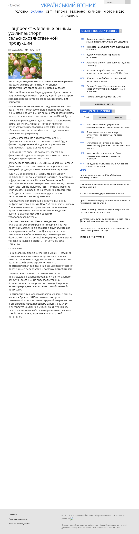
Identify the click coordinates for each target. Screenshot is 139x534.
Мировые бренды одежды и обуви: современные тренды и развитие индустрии (103, 156)
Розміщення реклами (18, 519)
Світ (49, 11)
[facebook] (10, 5)
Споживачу (69, 16)
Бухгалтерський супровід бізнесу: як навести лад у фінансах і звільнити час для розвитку (108, 145)
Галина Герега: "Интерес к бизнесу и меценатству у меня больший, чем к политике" (105, 89)
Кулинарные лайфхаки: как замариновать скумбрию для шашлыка (107, 40)
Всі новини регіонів (105, 103)
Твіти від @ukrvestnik (92, 236)
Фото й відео (114, 11)
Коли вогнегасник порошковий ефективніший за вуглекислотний (104, 185)
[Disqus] (41, 368)
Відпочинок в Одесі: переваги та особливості (103, 56)
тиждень (102, 117)
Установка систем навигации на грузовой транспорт (108, 64)
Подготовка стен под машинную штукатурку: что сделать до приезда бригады (104, 135)
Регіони (61, 11)
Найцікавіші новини (95, 111)
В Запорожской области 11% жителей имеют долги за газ (106, 79)
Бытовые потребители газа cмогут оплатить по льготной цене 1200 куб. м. (107, 72)
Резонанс (77, 11)
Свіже (83, 169)
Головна (21, 11)
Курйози (94, 11)
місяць (118, 117)
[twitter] (14, 5)
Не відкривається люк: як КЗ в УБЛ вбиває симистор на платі (107, 165)
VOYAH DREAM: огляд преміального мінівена (102, 193)
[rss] (18, 5)
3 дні (86, 117)
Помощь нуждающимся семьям (103, 96)
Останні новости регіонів (99, 30)
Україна (37, 11)
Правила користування (18, 523)
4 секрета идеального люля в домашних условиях (107, 48)
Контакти (12, 514)
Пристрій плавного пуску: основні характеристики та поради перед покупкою (108, 126)
